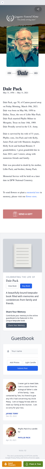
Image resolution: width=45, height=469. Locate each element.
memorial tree (33, 192)
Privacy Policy (15, 458)
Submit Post (23, 368)
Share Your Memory (16, 325)
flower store (31, 196)
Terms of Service (29, 458)
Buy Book (26, 286)
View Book (12, 286)
